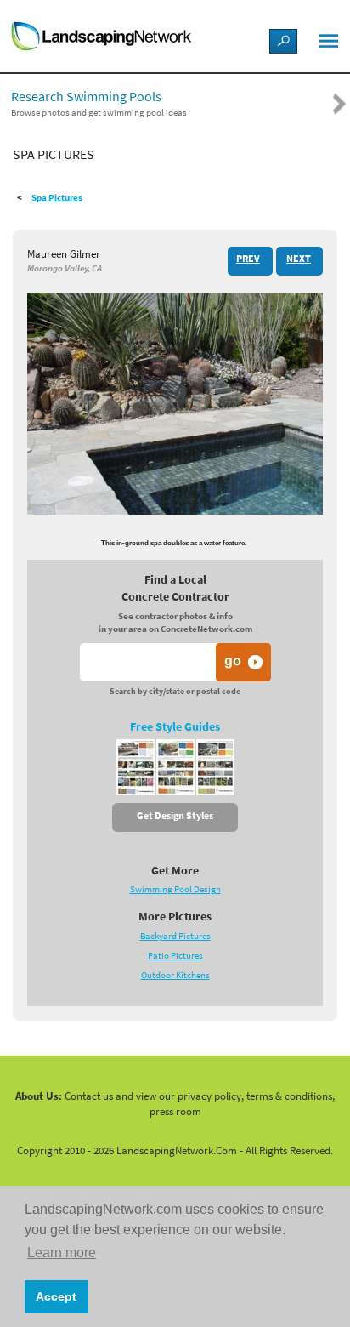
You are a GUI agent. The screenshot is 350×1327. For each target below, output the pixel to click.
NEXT (298, 258)
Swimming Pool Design (175, 889)
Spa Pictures (56, 197)
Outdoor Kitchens (175, 975)
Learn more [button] (61, 1252)
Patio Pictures (175, 955)
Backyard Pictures (175, 936)
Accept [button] (56, 1296)
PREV (248, 258)
